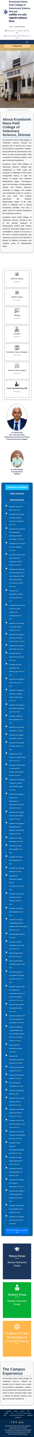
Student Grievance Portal (17, 1302)
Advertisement (17, 500)
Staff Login (20, 30)
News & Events (17, 493)
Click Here (16, 510)
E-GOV (11, 27)
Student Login (10, 30)
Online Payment (20, 27)
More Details (16, 281)
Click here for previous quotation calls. (17, 1231)
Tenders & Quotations (17, 487)
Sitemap (30, 1415)
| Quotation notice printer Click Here (11, 49)
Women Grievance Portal (17, 1264)
